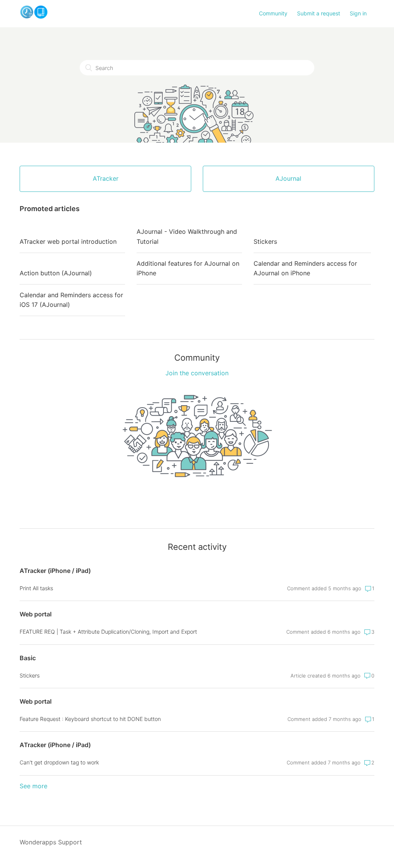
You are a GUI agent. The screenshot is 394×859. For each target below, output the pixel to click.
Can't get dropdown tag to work (59, 762)
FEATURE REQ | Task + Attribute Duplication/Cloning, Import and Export (108, 631)
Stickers (265, 241)
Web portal (36, 614)
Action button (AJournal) (56, 273)
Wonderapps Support (51, 842)
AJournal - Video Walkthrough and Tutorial (187, 236)
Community (273, 13)
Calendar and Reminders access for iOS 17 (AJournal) (71, 300)
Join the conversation (197, 373)
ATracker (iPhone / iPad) (55, 570)
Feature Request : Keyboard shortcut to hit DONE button (90, 719)
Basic (28, 658)
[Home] (34, 17)
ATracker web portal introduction (68, 241)
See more (33, 786)
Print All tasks (36, 588)
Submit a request (318, 13)
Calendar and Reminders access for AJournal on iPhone (305, 268)
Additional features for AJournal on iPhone (188, 268)
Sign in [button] (358, 13)
